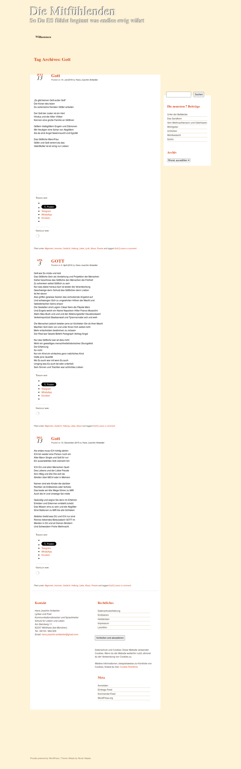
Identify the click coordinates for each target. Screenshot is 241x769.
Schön (170, 139)
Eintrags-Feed (105, 689)
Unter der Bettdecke (177, 114)
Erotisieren (103, 614)
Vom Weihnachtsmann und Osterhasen (187, 122)
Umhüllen (172, 130)
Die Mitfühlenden (73, 10)
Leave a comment (128, 248)
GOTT (57, 260)
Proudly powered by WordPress (44, 758)
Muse (93, 248)
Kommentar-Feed (106, 693)
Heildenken (104, 619)
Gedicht (66, 248)
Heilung (74, 248)
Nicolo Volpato (84, 758)
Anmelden (103, 685)
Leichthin (102, 627)
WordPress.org (105, 697)
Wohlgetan (172, 126)
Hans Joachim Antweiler (87, 79)
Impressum (103, 623)
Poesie (100, 248)
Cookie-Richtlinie (129, 666)
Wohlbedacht (174, 135)
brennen (58, 248)
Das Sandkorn (174, 118)
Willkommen (43, 37)
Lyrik (87, 248)
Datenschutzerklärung (109, 610)
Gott (55, 75)
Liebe (81, 248)
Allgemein (49, 248)
